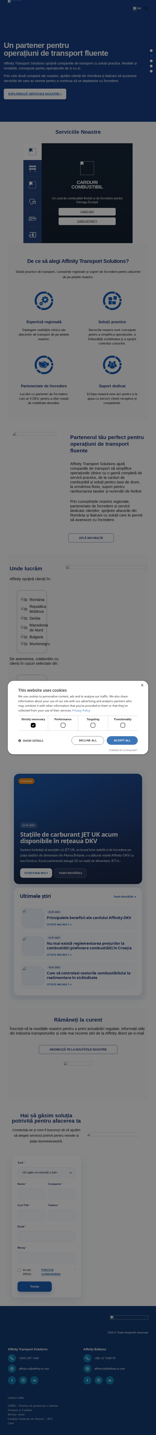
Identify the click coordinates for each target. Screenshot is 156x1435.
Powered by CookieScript (123, 750)
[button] (30, 740)
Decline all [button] (88, 740)
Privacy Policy (81, 710)
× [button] (142, 685)
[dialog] (78, 717)
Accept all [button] (122, 740)
